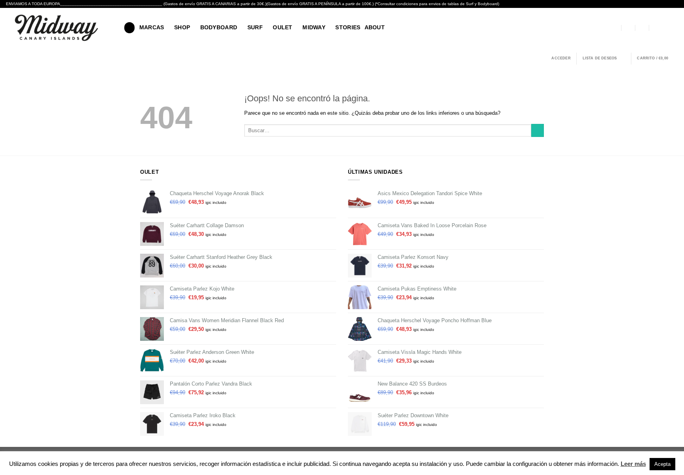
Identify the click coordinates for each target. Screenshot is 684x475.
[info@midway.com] (628, 28)
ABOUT (375, 27)
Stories (347, 27)
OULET (282, 27)
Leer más (633, 463)
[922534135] (656, 28)
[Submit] (537, 130)
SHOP (182, 27)
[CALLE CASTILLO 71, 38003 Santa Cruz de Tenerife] (615, 28)
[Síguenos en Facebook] (665, 27)
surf (255, 27)
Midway (313, 27)
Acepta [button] (662, 464)
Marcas (151, 27)
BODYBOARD (219, 27)
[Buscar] (129, 27)
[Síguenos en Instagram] (673, 27)
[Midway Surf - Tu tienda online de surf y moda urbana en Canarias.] (59, 28)
